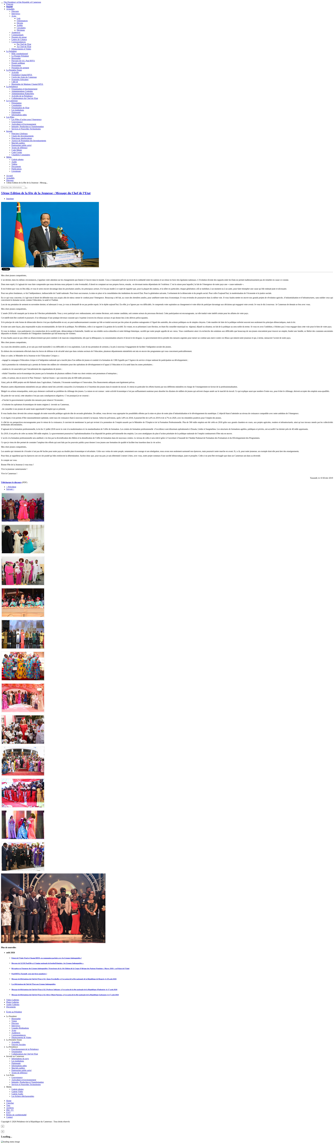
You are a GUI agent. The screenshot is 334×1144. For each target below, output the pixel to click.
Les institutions (17, 110)
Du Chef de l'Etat (24, 44)
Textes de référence (19, 148)
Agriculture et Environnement (23, 124)
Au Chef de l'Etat (24, 46)
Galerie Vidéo (17, 1091)
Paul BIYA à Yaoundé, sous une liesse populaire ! (29, 974)
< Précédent (11, 487)
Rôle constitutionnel (19, 54)
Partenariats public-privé (21, 145)
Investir (9, 131)
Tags (8, 1105)
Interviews (15, 14)
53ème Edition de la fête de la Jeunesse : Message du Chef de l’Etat (46, 193)
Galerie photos (17, 159)
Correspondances (18, 42)
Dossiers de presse (19, 37)
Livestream (16, 171)
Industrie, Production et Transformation (27, 126)
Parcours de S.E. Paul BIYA (23, 61)
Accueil (9, 176)
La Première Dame (14, 70)
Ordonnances (22, 21)
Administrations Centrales (22, 91)
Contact (9, 1117)
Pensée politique (18, 63)
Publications (16, 169)
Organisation (16, 1051)
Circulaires (21, 28)
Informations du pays (20, 1059)
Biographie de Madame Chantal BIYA (27, 84)
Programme (16, 65)
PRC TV (10, 1110)
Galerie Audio (17, 1094)
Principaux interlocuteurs (21, 138)
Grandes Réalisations (20, 1028)
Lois (18, 18)
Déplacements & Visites (21, 1037)
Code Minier (16, 150)
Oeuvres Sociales (18, 1044)
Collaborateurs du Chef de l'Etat (24, 98)
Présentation (16, 103)
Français (9, 4)
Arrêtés (20, 25)
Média (8, 157)
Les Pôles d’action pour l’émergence (26, 119)
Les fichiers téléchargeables (22, 1096)
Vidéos (14, 164)
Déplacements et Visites (21, 49)
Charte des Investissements (22, 136)
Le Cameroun (12, 101)
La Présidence (12, 86)
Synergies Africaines (19, 79)
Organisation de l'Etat (20, 108)
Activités (15, 72)
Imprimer (10, 199)
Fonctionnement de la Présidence (25, 1049)
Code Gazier (16, 152)
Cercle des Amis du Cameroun (24, 77)
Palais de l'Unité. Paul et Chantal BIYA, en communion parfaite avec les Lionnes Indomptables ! (46, 958)
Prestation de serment (20, 68)
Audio (14, 162)
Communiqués (17, 35)
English (9, 6)
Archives (10, 1108)
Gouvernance (17, 122)
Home (8, 1101)
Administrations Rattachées (22, 93)
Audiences (15, 32)
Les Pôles (10, 117)
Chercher (10, 1103)
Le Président (11, 51)
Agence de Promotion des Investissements (28, 141)
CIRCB (14, 82)
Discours (15, 11)
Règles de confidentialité (16, 1115)
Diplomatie (16, 112)
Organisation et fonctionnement (24, 89)
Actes (13, 16)
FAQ (8, 1112)
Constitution (16, 105)
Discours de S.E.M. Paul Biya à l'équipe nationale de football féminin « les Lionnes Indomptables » (47, 963)
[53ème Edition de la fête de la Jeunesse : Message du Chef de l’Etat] (50, 266)
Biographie (16, 58)
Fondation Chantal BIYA (21, 75)
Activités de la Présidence (22, 96)
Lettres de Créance (19, 39)
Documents (16, 166)
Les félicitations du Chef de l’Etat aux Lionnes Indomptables (33, 984)
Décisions (21, 30)
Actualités (10, 9)
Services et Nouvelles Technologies (26, 129)
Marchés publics (18, 143)
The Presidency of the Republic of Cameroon (22, 2)
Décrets (20, 23)
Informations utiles (19, 115)
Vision (14, 1021)
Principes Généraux (19, 133)
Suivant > (10, 489)
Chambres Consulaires (20, 155)
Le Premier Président (20, 56)
